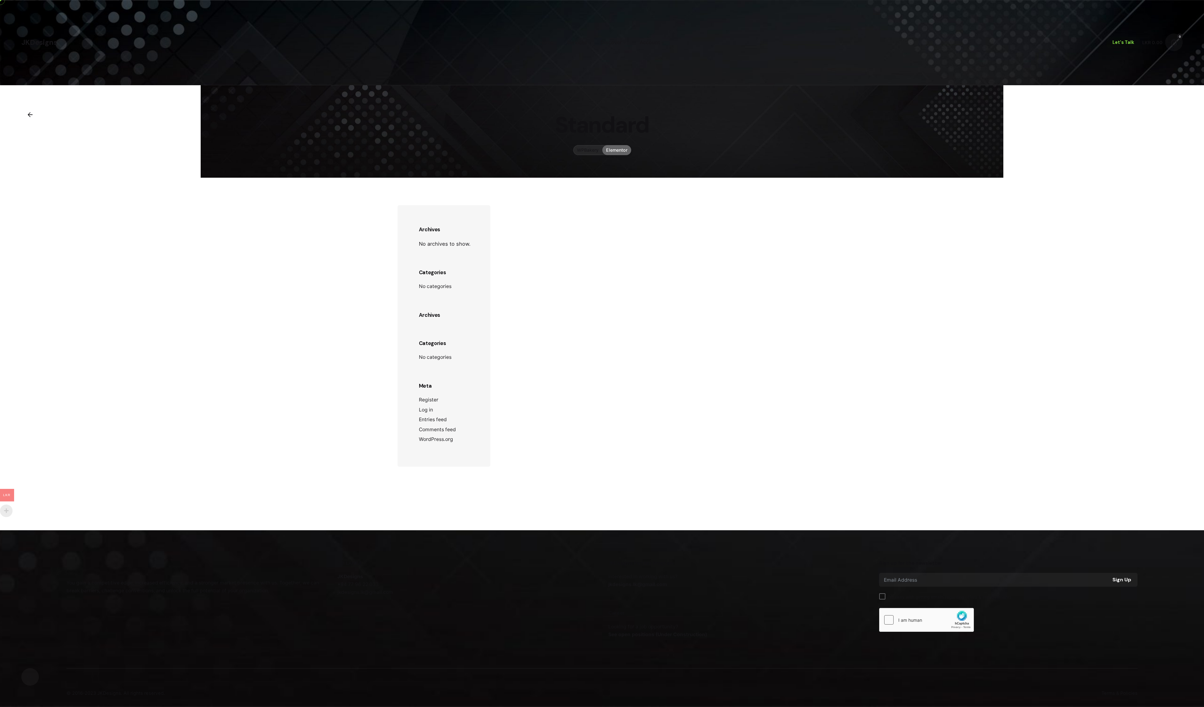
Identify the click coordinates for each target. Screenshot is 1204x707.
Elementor (616, 149)
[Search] (30, 677)
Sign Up (1121, 579)
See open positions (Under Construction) (657, 634)
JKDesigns (109, 693)
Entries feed (433, 419)
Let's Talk (1123, 42)
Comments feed (437, 429)
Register (428, 400)
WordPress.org (436, 439)
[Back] (30, 114)
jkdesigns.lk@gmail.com (637, 584)
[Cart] (1174, 42)
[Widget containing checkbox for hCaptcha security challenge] (926, 620)
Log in (426, 410)
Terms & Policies (1119, 693)
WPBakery (588, 149)
